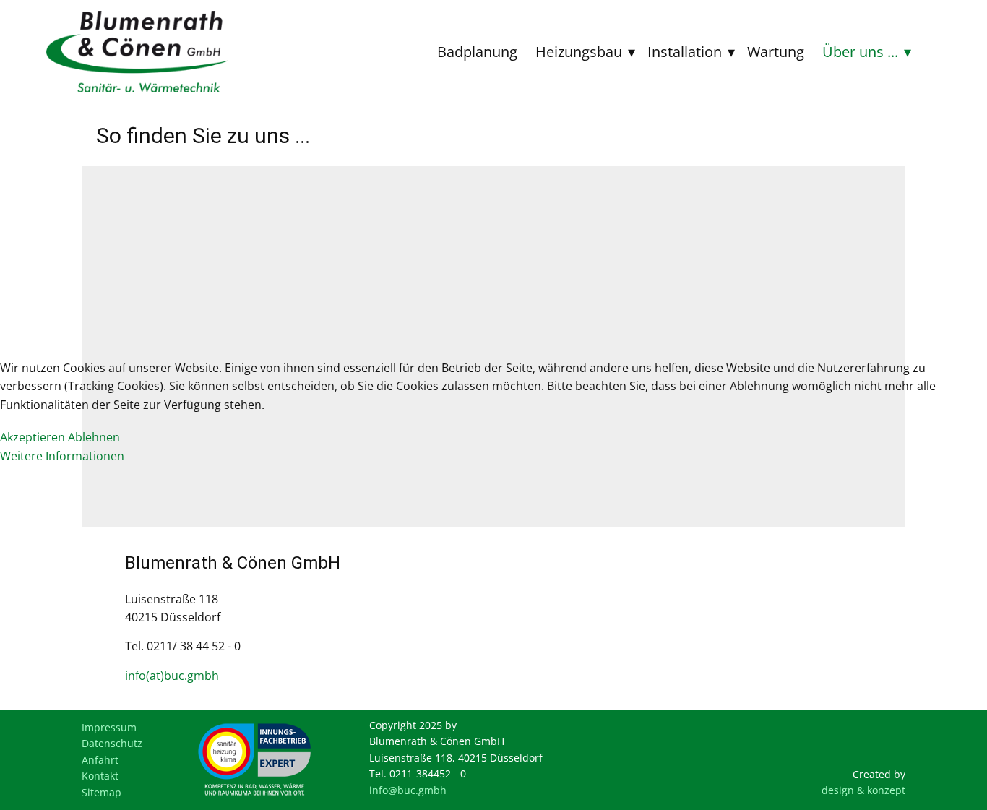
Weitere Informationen (62, 456)
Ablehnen (94, 437)
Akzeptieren (32, 437)
